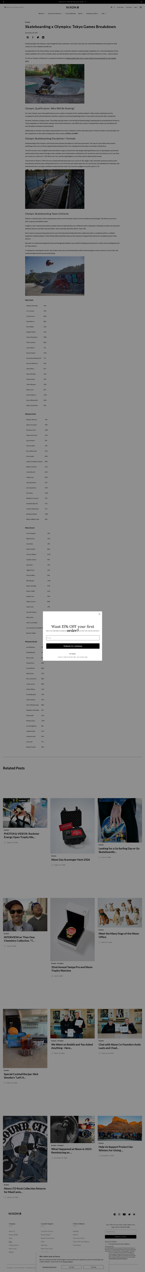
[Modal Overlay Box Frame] (72, 636)
